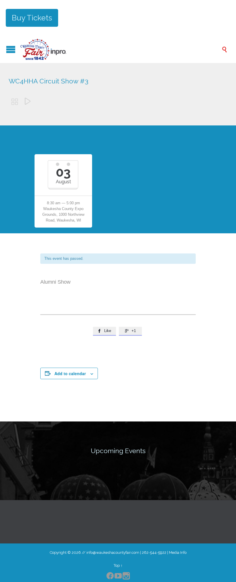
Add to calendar (70, 373)
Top (117, 565)
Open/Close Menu (11, 49)
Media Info (177, 552)
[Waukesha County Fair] (121, 49)
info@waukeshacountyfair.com (112, 552)
